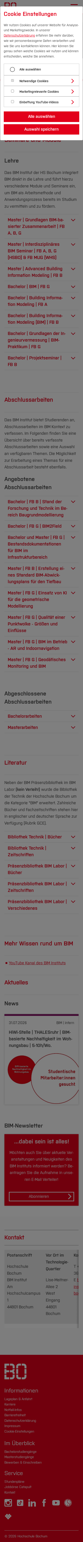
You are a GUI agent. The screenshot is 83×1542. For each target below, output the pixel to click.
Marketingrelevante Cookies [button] (39, 92)
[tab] (43, 80)
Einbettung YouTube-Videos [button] (39, 102)
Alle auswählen (30, 69)
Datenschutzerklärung (19, 35)
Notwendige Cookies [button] (33, 81)
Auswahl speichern (41, 129)
